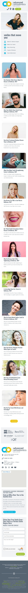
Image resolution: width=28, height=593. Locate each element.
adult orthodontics (5, 584)
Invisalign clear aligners (17, 585)
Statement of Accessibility (14, 568)
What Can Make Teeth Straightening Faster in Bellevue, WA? (13, 171)
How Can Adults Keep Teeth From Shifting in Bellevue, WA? (13, 111)
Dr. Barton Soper (21, 581)
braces (9, 585)
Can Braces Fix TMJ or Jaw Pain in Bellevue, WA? (13, 201)
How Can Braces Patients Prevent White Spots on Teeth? (13, 348)
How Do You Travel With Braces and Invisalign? (13, 408)
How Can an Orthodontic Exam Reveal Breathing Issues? (12, 378)
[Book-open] (15, 467)
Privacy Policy (19, 567)
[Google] (6, 467)
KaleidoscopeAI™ (14, 566)
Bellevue (5, 581)
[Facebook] (3, 467)
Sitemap (6, 567)
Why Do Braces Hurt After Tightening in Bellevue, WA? (11, 260)
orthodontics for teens (19, 583)
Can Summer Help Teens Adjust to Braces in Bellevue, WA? (13, 81)
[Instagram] (9, 467)
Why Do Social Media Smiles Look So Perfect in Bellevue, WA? (14, 318)
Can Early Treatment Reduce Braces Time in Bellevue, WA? (14, 141)
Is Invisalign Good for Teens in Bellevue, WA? (12, 290)
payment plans (11, 586)
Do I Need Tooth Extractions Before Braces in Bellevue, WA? (13, 230)
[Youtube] (12, 467)
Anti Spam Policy (13, 567)
